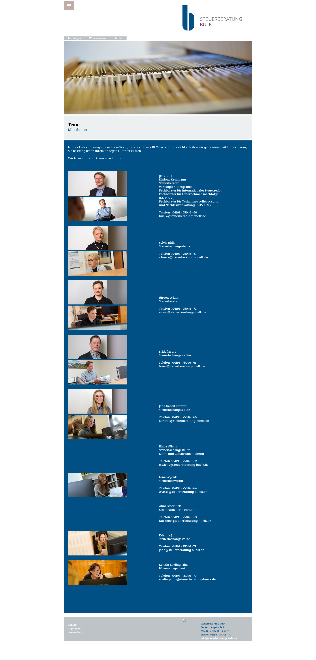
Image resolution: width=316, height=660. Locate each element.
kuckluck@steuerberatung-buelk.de (185, 521)
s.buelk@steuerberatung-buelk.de (183, 257)
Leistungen (74, 38)
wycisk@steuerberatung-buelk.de (183, 492)
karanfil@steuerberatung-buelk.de (184, 421)
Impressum (74, 628)
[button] (69, 5)
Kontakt (72, 625)
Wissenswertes (98, 38)
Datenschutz (75, 632)
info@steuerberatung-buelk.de (219, 638)
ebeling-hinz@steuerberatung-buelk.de (187, 579)
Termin (119, 38)
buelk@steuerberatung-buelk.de (182, 216)
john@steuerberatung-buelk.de (181, 550)
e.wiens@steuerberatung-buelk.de (183, 464)
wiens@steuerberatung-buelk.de (182, 312)
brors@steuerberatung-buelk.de (182, 366)
